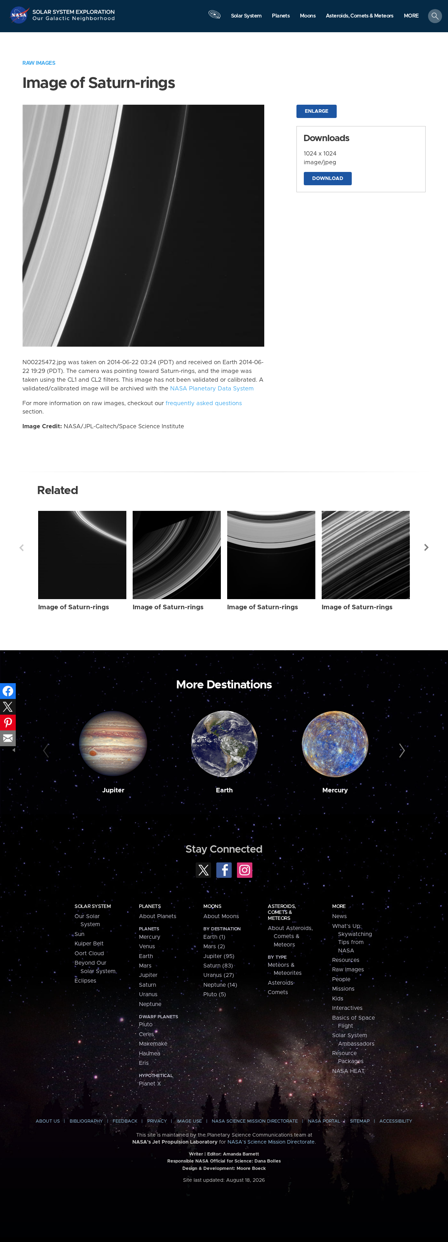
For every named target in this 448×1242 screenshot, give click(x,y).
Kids (337, 998)
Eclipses (85, 981)
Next (426, 547)
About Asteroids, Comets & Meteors (290, 936)
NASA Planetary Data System (212, 388)
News (339, 916)
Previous (21, 547)
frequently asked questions (204, 403)
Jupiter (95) (218, 956)
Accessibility (395, 1121)
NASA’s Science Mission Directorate (271, 1142)
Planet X (150, 1084)
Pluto (146, 1024)
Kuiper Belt (89, 943)
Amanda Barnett (241, 1154)
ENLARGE (316, 111)
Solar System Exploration (73, 10)
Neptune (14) (220, 985)
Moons (212, 906)
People (341, 979)
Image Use (189, 1121)
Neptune (150, 1004)
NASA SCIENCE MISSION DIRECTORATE (255, 1121)
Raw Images (38, 63)
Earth (224, 790)
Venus (147, 946)
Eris (144, 1063)
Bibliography (86, 1121)
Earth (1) (214, 937)
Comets (278, 992)
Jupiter (113, 790)
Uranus (148, 994)
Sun (79, 934)
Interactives (347, 1008)
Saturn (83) (218, 966)
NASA (20, 15)
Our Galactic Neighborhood (73, 20)
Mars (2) (214, 946)
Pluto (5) (214, 994)
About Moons (221, 916)
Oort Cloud (89, 953)
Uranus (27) (218, 975)
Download (327, 178)
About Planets (157, 916)
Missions (343, 989)
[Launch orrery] (215, 18)
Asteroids (280, 983)
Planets (150, 906)
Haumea (149, 1053)
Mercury (335, 790)
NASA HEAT (348, 1071)
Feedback (125, 1121)
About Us (48, 1121)
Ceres (146, 1034)
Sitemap (360, 1121)
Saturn (147, 985)
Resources (345, 960)
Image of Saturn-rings (73, 607)
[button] (411, 16)
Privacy (157, 1121)
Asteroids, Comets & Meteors (282, 912)
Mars (145, 966)
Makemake (153, 1044)
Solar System (93, 906)
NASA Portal (324, 1121)
